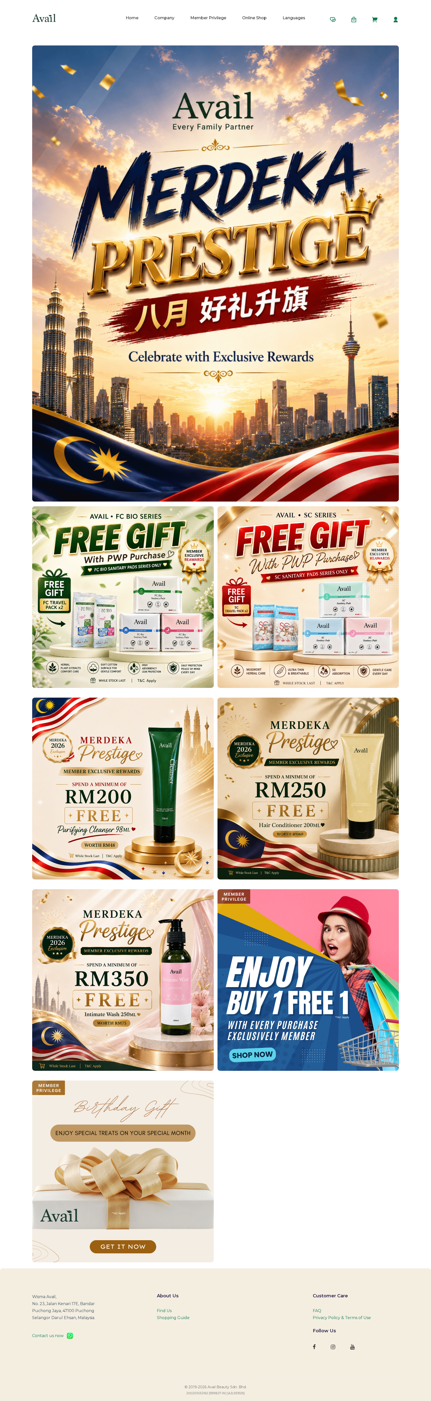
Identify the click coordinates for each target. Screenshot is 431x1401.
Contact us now (49, 1335)
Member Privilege (208, 17)
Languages (294, 17)
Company (164, 17)
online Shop (254, 17)
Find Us (164, 1310)
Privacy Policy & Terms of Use (342, 1317)
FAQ (317, 1310)
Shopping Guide (173, 1317)
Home (132, 17)
